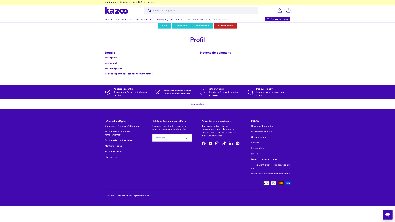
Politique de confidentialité (118, 140)
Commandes (182, 25)
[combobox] (201, 10)
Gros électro (142, 19)
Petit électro (122, 19)
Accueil (108, 19)
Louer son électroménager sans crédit (270, 173)
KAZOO (113, 196)
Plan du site (111, 157)
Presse (254, 153)
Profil (164, 25)
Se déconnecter (225, 25)
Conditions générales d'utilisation (122, 126)
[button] (288, 10)
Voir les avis (149, 2)
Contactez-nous (259, 137)
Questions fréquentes (262, 126)
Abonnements (202, 25)
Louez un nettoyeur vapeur (264, 159)
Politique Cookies (114, 151)
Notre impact (221, 19)
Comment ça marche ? (167, 19)
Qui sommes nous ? (197, 19)
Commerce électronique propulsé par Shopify (134, 196)
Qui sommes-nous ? (261, 131)
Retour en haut (197, 104)
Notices (255, 142)
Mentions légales (113, 145)
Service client (258, 148)
